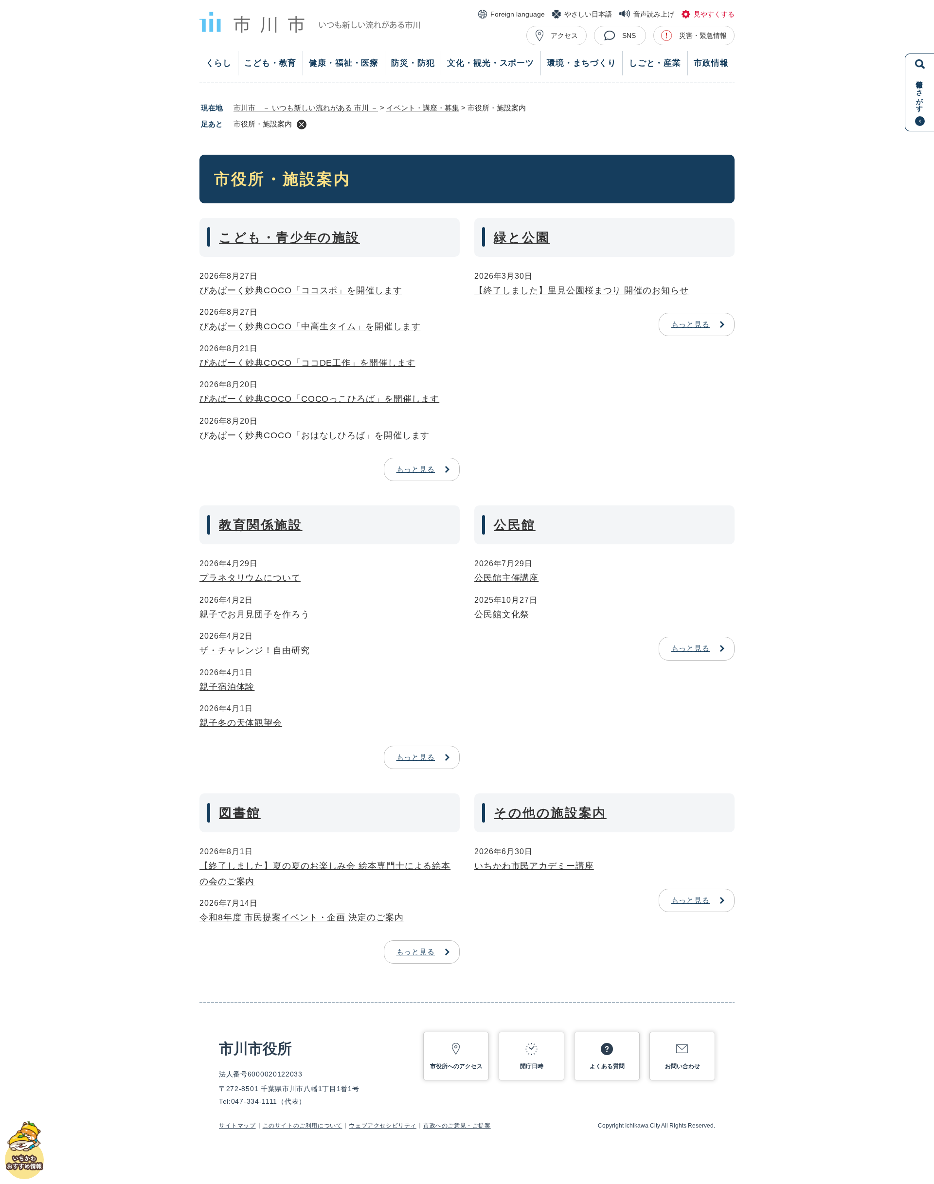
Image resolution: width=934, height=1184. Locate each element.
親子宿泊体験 (226, 687)
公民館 (515, 525)
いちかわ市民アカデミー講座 (534, 866)
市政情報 (711, 63)
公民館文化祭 (501, 614)
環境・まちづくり (581, 63)
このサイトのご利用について (302, 1125)
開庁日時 (531, 1066)
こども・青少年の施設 (289, 237)
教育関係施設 (261, 525)
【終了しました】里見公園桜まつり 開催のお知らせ (581, 290)
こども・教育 (270, 63)
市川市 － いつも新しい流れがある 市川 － (306, 108)
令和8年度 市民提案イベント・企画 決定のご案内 (301, 917)
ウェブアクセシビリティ (382, 1125)
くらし (219, 63)
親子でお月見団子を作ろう (254, 614)
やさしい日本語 (588, 14)
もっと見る (415, 469)
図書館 (240, 813)
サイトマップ (237, 1125)
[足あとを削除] (301, 124)
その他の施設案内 (550, 813)
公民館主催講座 (506, 578)
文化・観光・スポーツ (490, 63)
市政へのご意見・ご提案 (457, 1125)
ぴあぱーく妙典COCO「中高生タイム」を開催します (310, 326)
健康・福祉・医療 (343, 63)
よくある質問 (607, 1066)
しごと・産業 (655, 63)
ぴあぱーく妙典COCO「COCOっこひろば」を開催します (319, 399)
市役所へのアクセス (456, 1066)
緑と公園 (522, 237)
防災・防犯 (412, 63)
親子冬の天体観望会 (240, 723)
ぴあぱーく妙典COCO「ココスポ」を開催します (300, 290)
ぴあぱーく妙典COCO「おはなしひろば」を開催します (314, 435)
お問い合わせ (682, 1066)
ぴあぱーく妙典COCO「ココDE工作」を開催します (307, 363)
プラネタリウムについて (250, 578)
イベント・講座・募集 (422, 108)
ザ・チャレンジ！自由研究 (254, 650)
